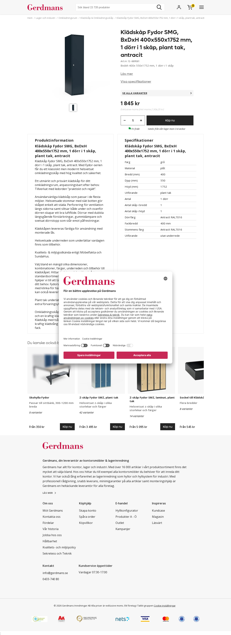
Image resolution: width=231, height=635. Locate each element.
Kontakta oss (51, 517)
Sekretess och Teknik (57, 553)
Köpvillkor (86, 523)
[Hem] (46, 7)
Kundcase (158, 511)
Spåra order (87, 517)
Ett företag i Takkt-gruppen (138, 605)
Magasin (158, 517)
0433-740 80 (51, 579)
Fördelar (48, 523)
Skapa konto (87, 511)
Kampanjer (123, 529)
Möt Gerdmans (53, 511)
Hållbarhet (50, 541)
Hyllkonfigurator (127, 511)
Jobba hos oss (52, 535)
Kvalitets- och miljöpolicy (59, 547)
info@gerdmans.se (55, 573)
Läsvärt (157, 523)
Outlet (120, 523)
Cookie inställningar (165, 605)
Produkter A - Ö (126, 517)
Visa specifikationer (136, 82)
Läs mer (127, 74)
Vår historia (50, 529)
